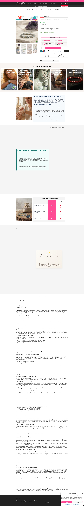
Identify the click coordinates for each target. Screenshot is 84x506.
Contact (78, 504)
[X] (64, 0)
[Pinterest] (66, 0)
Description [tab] (33, 296)
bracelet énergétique (19, 312)
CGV (45, 496)
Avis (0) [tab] (51, 296)
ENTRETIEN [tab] (43, 296)
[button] (82, 493)
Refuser (77, 502)
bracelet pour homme (36, 378)
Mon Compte (60, 496)
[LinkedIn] (67, 0)
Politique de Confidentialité (73, 504)
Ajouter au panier (53, 48)
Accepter (66, 502)
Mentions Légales (47, 501)
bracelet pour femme (20, 356)
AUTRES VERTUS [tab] (38, 296)
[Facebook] (65, 0)
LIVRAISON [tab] (47, 296)
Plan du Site (47, 502)
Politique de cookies (67, 504)
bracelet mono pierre (41, 383)
